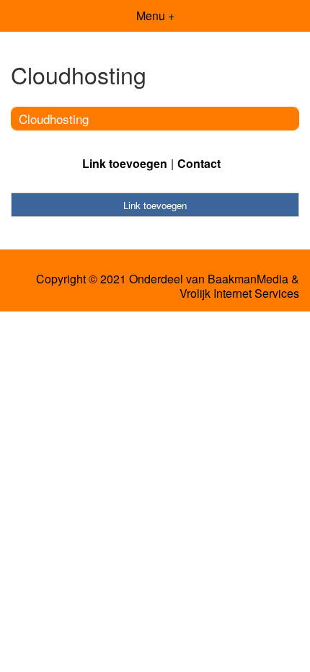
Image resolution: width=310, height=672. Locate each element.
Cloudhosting (54, 119)
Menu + (155, 15)
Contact (199, 163)
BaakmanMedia (248, 279)
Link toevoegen (124, 163)
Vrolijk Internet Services (239, 293)
